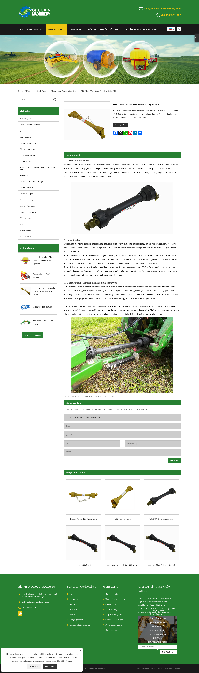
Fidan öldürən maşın (28, 212)
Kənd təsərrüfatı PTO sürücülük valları (122, 565)
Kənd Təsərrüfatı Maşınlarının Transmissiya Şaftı (56, 91)
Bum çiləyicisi (25, 118)
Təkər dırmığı (25, 137)
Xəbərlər (75, 29)
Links (137, 668)
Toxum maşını (25, 161)
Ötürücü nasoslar (26, 187)
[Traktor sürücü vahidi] (122, 496)
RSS (153, 668)
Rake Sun (23, 224)
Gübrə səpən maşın (27, 149)
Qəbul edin (49, 666)
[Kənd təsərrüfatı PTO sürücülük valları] (122, 542)
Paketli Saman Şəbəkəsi (29, 200)
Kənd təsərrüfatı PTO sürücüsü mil (161, 565)
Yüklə (92, 29)
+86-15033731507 (171, 14)
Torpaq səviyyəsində (28, 143)
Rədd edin (34, 666)
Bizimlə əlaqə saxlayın (142, 29)
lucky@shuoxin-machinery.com (162, 8)
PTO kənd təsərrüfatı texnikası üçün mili (98, 91)
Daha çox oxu (111, 630)
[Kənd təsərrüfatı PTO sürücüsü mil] (161, 542)
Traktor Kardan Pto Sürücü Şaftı (83, 519)
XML (160, 668)
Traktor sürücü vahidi (122, 519)
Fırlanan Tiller (25, 236)
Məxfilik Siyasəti (64, 661)
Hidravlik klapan (26, 194)
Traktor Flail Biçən (27, 206)
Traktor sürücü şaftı (83, 565)
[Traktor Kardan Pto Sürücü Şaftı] (83, 496)
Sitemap (145, 668)
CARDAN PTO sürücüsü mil (161, 519)
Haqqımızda (34, 29)
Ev (21, 29)
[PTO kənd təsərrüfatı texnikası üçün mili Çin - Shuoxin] (34, 12)
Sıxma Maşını (25, 230)
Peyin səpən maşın (27, 155)
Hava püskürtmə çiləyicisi (30, 125)
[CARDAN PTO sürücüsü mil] (161, 496)
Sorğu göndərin (110, 29)
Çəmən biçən (25, 131)
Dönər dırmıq (25, 218)
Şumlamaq (24, 175)
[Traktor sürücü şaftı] (83, 542)
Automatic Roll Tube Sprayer (32, 181)
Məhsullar (55, 29)
